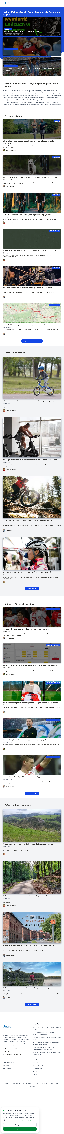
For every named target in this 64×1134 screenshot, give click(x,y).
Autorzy (5, 1059)
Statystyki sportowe (38, 1065)
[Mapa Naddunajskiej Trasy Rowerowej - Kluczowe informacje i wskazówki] (32, 313)
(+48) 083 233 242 (10, 1051)
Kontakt (36, 1083)
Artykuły (36, 1024)
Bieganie (35, 1071)
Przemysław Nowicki (11, 410)
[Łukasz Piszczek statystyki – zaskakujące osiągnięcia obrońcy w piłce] (32, 765)
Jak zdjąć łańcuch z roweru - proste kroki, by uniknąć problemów (21, 31)
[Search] (59, 3)
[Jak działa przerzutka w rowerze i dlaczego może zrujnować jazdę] (32, 276)
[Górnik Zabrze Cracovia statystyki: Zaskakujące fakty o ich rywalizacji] (32, 46)
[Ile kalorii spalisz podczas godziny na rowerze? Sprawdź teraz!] (32, 497)
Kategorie (36, 1059)
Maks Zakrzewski (10, 955)
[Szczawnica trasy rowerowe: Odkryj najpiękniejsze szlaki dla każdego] (32, 825)
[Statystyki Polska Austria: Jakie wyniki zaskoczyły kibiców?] (32, 617)
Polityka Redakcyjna (54, 1083)
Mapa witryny (32, 1086)
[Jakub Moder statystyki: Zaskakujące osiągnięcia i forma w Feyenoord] (32, 691)
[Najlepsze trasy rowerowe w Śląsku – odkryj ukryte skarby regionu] (32, 974)
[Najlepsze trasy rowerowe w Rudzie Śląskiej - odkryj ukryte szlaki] (32, 927)
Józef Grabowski (10, 530)
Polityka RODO (43, 1083)
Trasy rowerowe (37, 1068)
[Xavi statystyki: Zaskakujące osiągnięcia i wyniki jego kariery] (32, 728)
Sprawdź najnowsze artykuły (32, 341)
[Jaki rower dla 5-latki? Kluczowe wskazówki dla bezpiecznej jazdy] (32, 378)
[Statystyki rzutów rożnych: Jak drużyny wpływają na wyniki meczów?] (32, 653)
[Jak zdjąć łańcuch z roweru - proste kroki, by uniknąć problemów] (32, 26)
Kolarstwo (35, 1062)
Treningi (35, 1074)
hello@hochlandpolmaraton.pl (13, 1054)
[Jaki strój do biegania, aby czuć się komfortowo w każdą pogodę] (32, 129)
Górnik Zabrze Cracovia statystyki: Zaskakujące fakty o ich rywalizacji (23, 51)
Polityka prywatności (27, 1083)
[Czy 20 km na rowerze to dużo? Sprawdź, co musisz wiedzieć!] (32, 553)
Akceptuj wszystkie (20, 1129)
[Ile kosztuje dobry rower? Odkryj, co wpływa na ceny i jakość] (32, 203)
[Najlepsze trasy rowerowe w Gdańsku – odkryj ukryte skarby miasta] (32, 877)
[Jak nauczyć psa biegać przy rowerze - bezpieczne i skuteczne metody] (32, 165)
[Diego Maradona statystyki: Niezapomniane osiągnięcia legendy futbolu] (32, 66)
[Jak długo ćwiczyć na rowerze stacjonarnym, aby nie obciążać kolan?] (32, 437)
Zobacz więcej (32, 588)
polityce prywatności (26, 1121)
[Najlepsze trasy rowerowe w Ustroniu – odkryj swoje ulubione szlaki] (32, 239)
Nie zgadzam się (20, 1125)
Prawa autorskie (16, 1083)
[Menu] (57, 3)
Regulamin (7, 1083)
